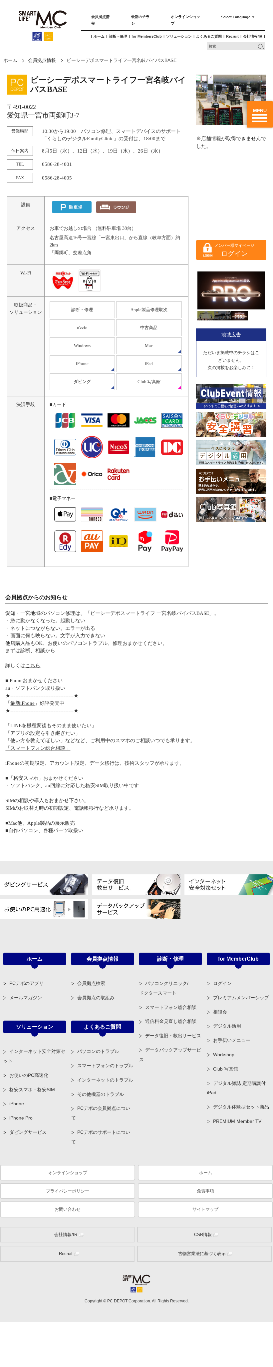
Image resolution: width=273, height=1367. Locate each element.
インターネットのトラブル (105, 1080)
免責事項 (205, 1190)
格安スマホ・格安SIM (32, 1089)
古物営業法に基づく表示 (202, 1253)
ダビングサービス (28, 1132)
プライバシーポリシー (67, 1190)
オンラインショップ (67, 1172)
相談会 (220, 1012)
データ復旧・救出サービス (173, 1035)
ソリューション (179, 36)
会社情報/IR (252, 36)
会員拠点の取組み (96, 997)
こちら (32, 665)
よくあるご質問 (209, 36)
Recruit (232, 36)
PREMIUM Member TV (237, 1121)
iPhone (82, 363)
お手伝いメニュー (231, 1040)
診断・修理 (118, 36)
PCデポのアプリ (26, 983)
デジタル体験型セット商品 (241, 1107)
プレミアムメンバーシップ (241, 997)
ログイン (234, 253)
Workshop (223, 1054)
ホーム (99, 36)
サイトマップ (205, 1209)
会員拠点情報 (42, 60)
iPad (149, 363)
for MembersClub (147, 36)
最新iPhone (22, 703)
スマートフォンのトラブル (105, 1065)
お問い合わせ (68, 1209)
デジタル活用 (227, 1026)
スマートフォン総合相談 (170, 1007)
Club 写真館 (148, 381)
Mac (149, 345)
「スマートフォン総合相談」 (37, 748)
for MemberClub (238, 959)
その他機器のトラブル (100, 1094)
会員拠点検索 (91, 983)
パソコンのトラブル (98, 1051)
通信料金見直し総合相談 (170, 1021)
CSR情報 (203, 1234)
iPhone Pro (21, 1118)
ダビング (82, 381)
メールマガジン (25, 997)
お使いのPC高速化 (28, 1075)
